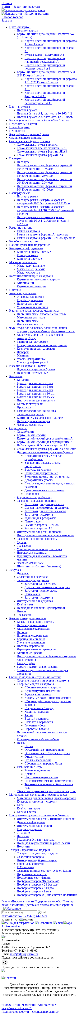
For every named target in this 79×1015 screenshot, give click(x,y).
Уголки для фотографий (32, 362)
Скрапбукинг (18, 428)
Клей (20, 805)
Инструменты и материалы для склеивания (45, 535)
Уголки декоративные (31, 359)
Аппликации (25, 282)
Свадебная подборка (30, 856)
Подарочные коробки (49, 901)
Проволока (24, 407)
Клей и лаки (25, 604)
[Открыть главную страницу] (25, 13)
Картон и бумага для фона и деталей (40, 417)
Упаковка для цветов (22, 293)
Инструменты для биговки (34, 825)
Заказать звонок (12, 916)
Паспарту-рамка (19, 193)
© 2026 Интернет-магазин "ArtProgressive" (29, 1004)
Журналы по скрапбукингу (34, 497)
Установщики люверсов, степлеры (39, 549)
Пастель (22, 632)
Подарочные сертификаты (34, 877)
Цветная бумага (19, 106)
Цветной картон (19, 27)
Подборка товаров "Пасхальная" (38, 881)
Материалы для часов (31, 317)
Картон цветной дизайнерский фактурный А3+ (45, 94)
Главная (7, 901)
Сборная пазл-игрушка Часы (43, 763)
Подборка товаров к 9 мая (34, 891)
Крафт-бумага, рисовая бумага (29, 134)
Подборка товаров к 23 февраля (37, 884)
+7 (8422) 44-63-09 (35, 916)
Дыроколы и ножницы (32, 552)
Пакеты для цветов (29, 303)
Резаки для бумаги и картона (35, 839)
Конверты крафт (27, 255)
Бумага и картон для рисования (37, 666)
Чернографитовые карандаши (36, 649)
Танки (29, 715)
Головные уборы (35, 725)
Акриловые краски (29, 652)
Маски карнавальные (23, 262)
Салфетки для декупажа (32, 576)
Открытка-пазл (34, 756)
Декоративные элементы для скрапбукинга (45, 452)
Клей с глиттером (28, 808)
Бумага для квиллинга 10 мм (35, 393)
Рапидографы (26, 663)
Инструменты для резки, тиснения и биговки (39, 815)
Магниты (23, 355)
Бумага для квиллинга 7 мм (35, 390)
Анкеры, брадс (26, 338)
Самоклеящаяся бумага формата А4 (40, 155)
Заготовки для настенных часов (45, 511)
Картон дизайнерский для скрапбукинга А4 (45, 438)
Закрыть (7, 20)
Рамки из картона (20, 227)
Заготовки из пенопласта (41, 590)
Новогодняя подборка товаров (37, 860)
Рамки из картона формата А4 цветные (42, 234)
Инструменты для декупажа (35, 601)
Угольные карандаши (31, 642)
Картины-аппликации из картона (31, 276)
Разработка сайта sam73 (17, 1008)
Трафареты (24, 545)
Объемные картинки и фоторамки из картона (46, 791)
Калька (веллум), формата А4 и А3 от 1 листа (39, 120)
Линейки (23, 836)
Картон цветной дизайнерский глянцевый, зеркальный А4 (45, 59)
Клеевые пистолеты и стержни (37, 801)
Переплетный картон (23, 123)
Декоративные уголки (39, 480)
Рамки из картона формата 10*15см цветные (46, 238)
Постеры (15, 289)
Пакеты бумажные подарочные (29, 244)
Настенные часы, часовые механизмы (34, 310)
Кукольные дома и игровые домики (48, 697)
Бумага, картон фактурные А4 (44, 54)
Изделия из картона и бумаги (28, 365)
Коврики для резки (29, 829)
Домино (30, 773)
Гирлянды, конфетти (30, 863)
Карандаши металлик (31, 639)
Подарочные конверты (32, 874)
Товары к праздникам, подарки (29, 850)
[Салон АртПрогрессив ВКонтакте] (3, 971)
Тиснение (23, 832)
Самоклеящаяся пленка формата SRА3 (42, 148)
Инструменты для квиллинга (36, 400)
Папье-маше (32, 521)
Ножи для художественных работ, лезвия (43, 843)
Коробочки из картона (23, 241)
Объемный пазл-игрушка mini (44, 749)
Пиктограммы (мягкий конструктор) (48, 780)
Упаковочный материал (32, 307)
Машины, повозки (37, 711)
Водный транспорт (37, 718)
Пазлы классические (38, 760)
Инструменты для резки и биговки (40, 531)
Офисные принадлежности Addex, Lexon (44, 870)
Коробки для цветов (30, 300)
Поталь (21, 611)
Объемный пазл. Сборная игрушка (47, 753)
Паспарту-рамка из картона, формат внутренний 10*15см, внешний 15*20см (43, 201)
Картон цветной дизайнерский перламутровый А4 (45, 66)
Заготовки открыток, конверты (37, 538)
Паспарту (15, 158)
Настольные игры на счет (41, 777)
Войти (6, 6)
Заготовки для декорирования (36, 500)
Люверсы (23, 352)
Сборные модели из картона (35, 684)
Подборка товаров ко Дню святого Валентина (47, 894)
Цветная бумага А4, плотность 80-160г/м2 (44, 113)
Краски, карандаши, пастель (27, 618)
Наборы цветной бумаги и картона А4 (42, 445)
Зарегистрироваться (27, 6)
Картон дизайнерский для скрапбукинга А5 (45, 442)
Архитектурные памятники (43, 690)
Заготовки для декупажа (33, 580)
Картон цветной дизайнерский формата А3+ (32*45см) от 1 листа (51, 80)
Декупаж (15, 569)
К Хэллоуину (25, 867)
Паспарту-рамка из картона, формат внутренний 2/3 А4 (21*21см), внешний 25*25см (43, 221)
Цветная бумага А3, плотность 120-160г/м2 (45, 117)
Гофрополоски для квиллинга (36, 410)
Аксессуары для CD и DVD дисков (40, 334)
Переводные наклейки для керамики (41, 607)
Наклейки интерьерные (32, 372)
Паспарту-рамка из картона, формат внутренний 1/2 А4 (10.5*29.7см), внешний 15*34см (45, 210)
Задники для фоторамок (32, 341)
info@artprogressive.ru (24, 954)
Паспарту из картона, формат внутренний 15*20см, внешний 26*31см (44, 174)
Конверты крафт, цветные (26, 248)
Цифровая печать (23, 901)
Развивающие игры (29, 767)
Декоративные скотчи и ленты (44, 490)
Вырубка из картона (38, 469)
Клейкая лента (26, 811)
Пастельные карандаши (32, 635)
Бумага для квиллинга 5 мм (35, 386)
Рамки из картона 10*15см (42, 525)
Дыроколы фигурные (31, 822)
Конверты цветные (29, 258)
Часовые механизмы (30, 324)
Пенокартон (17, 130)
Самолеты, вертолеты (39, 722)
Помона (7, 3)
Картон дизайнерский (31, 435)
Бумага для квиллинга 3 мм (35, 383)
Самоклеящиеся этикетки (26, 137)
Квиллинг (15, 376)
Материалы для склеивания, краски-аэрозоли (38, 794)
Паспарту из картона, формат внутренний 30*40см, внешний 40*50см (44, 187)
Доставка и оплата (37, 904)
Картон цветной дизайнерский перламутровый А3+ (45, 101)
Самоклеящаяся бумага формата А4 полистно (46, 448)
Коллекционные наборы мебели (38, 739)
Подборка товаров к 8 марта (35, 888)
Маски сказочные (28, 272)
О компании (16, 904)
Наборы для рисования (32, 625)
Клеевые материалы (30, 404)
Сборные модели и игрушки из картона (35, 677)
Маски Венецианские (31, 269)
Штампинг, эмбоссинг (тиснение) (39, 566)
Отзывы (54, 904)
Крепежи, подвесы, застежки (36, 348)
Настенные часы (28, 321)
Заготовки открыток (30, 414)
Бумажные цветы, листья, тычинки (48, 476)
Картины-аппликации (31, 286)
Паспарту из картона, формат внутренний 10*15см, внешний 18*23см (44, 167)
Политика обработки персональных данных (30, 1011)
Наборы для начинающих (33, 421)
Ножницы (23, 846)
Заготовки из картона (39, 514)
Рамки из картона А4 (38, 528)
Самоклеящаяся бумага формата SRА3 (42, 151)
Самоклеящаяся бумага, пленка (29, 141)
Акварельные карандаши (33, 628)
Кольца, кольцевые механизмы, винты (42, 345)
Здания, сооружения (38, 694)
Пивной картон (19, 127)
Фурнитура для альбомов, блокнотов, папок (38, 327)
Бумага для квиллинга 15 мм (35, 397)
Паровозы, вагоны (37, 729)
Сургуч (21, 542)
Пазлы (21, 742)
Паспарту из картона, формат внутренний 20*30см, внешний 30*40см (44, 180)
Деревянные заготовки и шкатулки (47, 507)
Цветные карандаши (30, 646)
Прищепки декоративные (41, 473)
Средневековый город (39, 708)
